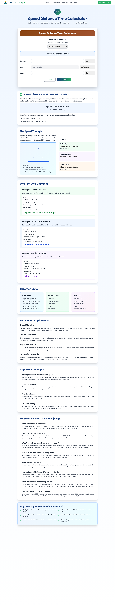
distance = (24, 61)
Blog (71, 2)
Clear (50, 79)
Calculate (64, 79)
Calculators (56, 2)
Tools (47, 2)
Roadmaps (65, 2)
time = (22, 73)
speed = (23, 67)
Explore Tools (105, 2)
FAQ (75, 2)
